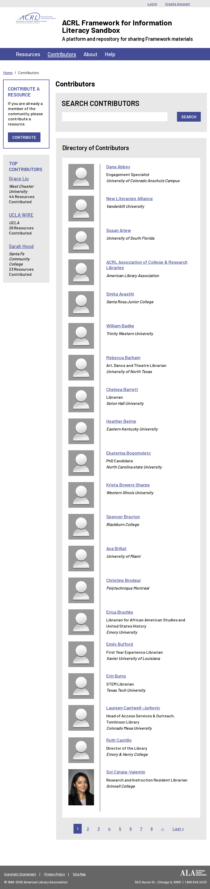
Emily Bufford (119, 644)
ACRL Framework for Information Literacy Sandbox (117, 26)
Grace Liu (19, 178)
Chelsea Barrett (122, 389)
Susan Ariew (118, 230)
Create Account (177, 4)
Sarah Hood (21, 246)
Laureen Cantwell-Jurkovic (133, 707)
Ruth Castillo (119, 740)
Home (8, 72)
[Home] (36, 16)
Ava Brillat (116, 548)
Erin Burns (116, 676)
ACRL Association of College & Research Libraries (146, 264)
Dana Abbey (118, 166)
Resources (28, 54)
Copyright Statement (20, 874)
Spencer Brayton (123, 516)
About (90, 54)
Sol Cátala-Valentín (125, 772)
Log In (152, 4)
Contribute (24, 137)
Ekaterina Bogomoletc (128, 453)
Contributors (62, 54)
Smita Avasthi (120, 294)
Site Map (79, 874)
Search (188, 116)
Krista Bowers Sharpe (128, 484)
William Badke (120, 325)
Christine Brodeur (123, 580)
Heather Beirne (121, 421)
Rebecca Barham (123, 357)
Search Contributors (100, 103)
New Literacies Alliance (129, 198)
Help (110, 54)
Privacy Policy (54, 874)
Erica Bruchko (119, 612)
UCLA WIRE (21, 215)
